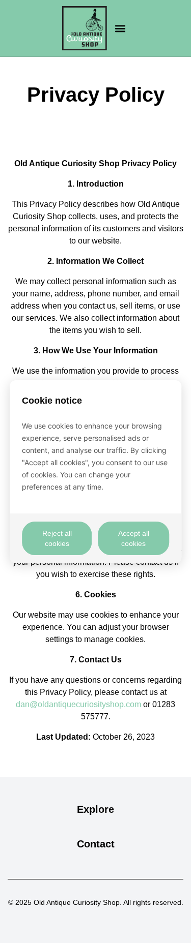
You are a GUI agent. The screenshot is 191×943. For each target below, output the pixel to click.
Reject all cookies (57, 538)
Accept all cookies (133, 538)
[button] (120, 28)
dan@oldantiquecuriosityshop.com (78, 704)
